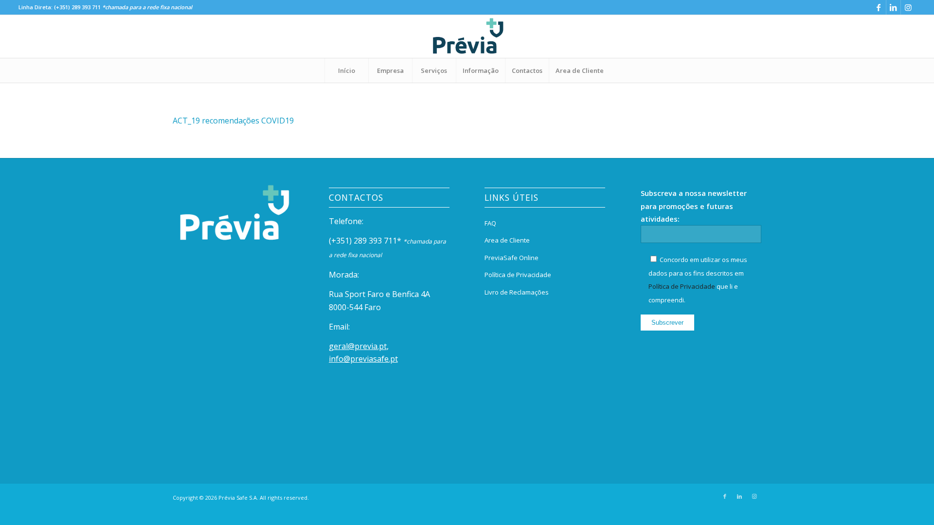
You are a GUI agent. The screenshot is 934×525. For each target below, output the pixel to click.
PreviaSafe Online (512, 257)
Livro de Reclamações (517, 292)
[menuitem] (346, 70)
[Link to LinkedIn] (893, 7)
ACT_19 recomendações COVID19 (233, 120)
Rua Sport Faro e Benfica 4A (379, 294)
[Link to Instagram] (908, 7)
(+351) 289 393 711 (77, 7)
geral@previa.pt (358, 346)
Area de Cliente (507, 240)
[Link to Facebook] (879, 7)
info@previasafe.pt (363, 358)
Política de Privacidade (518, 274)
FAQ (490, 223)
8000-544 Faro (355, 307)
